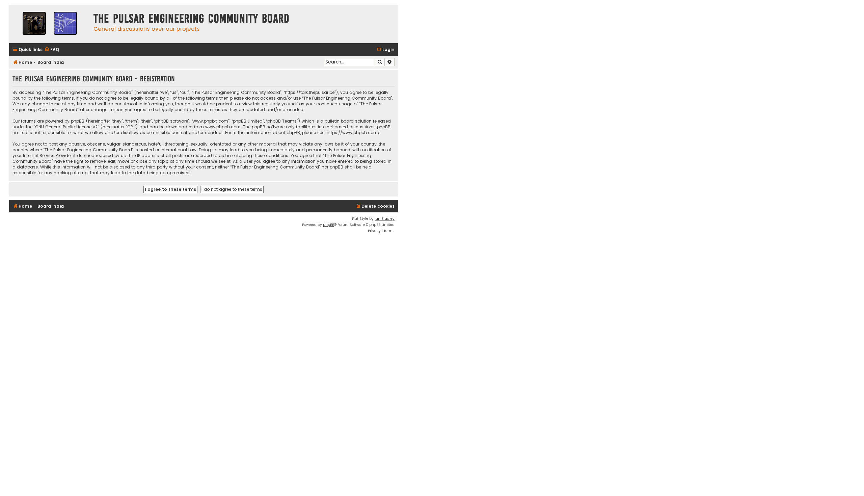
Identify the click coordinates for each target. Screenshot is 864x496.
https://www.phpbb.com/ (353, 132)
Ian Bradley (385, 218)
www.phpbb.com (223, 127)
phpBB (328, 224)
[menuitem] (51, 49)
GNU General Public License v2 (66, 127)
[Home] (49, 24)
